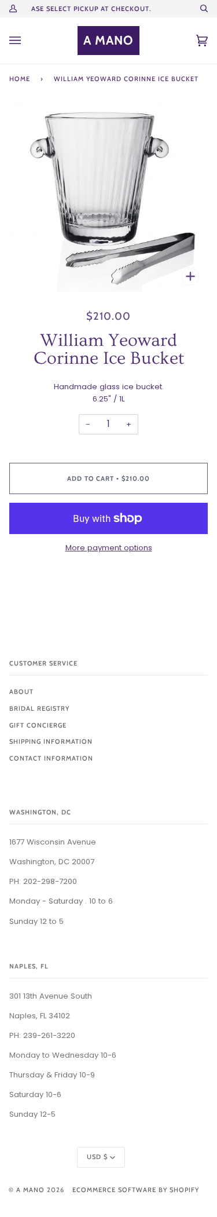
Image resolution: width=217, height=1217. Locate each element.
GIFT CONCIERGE (38, 725)
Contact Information (51, 758)
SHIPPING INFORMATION (51, 741)
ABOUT (21, 692)
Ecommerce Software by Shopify (135, 1190)
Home (19, 79)
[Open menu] (26, 40)
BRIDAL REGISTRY (39, 708)
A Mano (30, 1190)
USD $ (97, 1157)
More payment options (108, 547)
